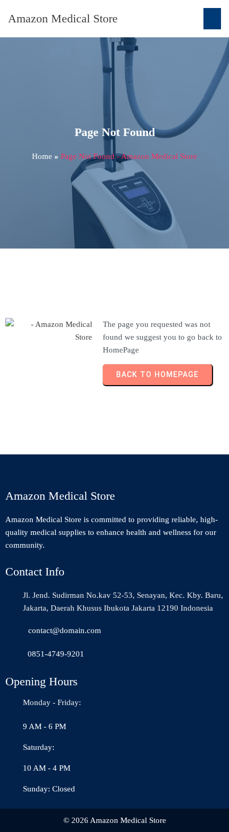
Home (42, 156)
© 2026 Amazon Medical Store (114, 820)
